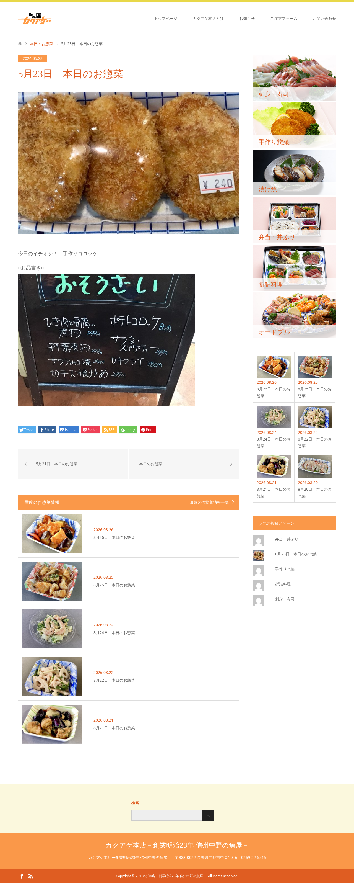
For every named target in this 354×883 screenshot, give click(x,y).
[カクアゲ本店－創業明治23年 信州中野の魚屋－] (51, 18)
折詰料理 (283, 583)
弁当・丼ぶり (286, 539)
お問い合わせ (324, 18)
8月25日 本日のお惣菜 (296, 554)
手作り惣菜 (285, 568)
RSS (30, 875)
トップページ (165, 18)
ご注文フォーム (283, 18)
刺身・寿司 (285, 598)
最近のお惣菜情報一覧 (209, 502)
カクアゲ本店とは (208, 18)
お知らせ (247, 18)
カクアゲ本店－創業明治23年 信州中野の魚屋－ (177, 844)
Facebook (22, 875)
